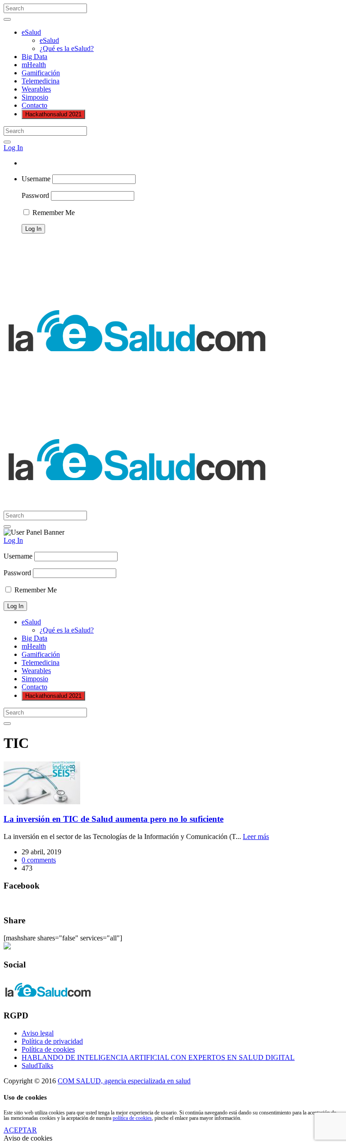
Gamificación (41, 73)
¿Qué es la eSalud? (67, 48)
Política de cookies (48, 1049)
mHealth (34, 65)
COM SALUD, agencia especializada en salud (124, 1081)
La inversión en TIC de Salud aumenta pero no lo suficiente (113, 819)
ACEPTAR (20, 1130)
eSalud (31, 32)
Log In (13, 147)
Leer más (256, 836)
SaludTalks (37, 1065)
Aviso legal (38, 1033)
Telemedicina (40, 81)
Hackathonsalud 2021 (53, 114)
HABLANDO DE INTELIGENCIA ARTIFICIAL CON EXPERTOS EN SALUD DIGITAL (158, 1057)
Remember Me (53, 212)
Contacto (34, 105)
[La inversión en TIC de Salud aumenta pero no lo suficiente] (42, 802)
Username (36, 179)
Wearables (36, 89)
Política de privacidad (52, 1041)
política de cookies (132, 1118)
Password (35, 195)
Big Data (34, 56)
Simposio (35, 97)
